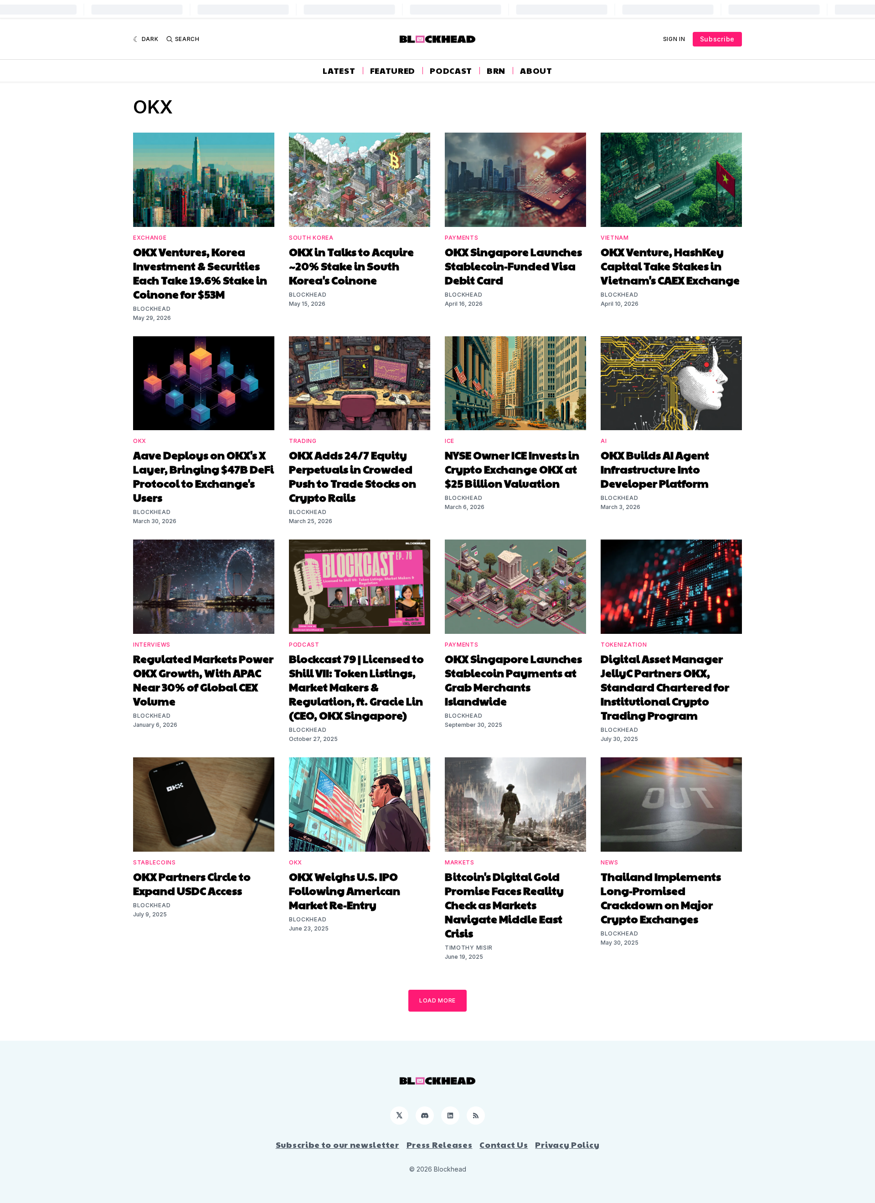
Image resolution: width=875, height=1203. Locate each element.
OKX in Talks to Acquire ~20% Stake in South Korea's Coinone (351, 266)
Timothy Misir (469, 947)
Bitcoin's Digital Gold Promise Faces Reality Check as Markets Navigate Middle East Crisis (504, 905)
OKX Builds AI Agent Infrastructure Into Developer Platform (655, 469)
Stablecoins (154, 862)
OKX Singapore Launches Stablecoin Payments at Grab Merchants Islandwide (513, 680)
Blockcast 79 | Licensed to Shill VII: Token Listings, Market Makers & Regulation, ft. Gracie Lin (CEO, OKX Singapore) (356, 687)
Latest (339, 70)
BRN (496, 70)
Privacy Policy (567, 1144)
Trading (303, 440)
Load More (437, 1000)
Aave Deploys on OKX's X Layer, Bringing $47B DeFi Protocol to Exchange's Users (203, 476)
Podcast (451, 70)
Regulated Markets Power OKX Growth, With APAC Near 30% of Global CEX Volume (203, 680)
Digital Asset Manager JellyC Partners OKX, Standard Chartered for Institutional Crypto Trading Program (665, 687)
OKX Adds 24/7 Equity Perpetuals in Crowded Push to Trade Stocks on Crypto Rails (352, 476)
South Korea (311, 237)
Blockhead (151, 308)
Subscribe (717, 39)
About (536, 70)
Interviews (151, 644)
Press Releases (440, 1144)
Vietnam (615, 237)
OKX (139, 440)
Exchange (150, 237)
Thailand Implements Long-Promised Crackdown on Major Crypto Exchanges (661, 897)
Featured (393, 70)
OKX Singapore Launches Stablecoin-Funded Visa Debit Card (513, 266)
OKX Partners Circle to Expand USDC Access (192, 883)
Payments (462, 237)
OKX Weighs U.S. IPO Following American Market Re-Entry (344, 890)
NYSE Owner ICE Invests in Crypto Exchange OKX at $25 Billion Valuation (512, 469)
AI (604, 440)
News (609, 862)
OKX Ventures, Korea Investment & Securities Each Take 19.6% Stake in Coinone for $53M (200, 273)
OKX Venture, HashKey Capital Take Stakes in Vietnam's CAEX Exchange (670, 266)
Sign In (674, 39)
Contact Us (503, 1144)
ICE (449, 440)
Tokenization (624, 644)
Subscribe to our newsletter (337, 1144)
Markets (459, 862)
